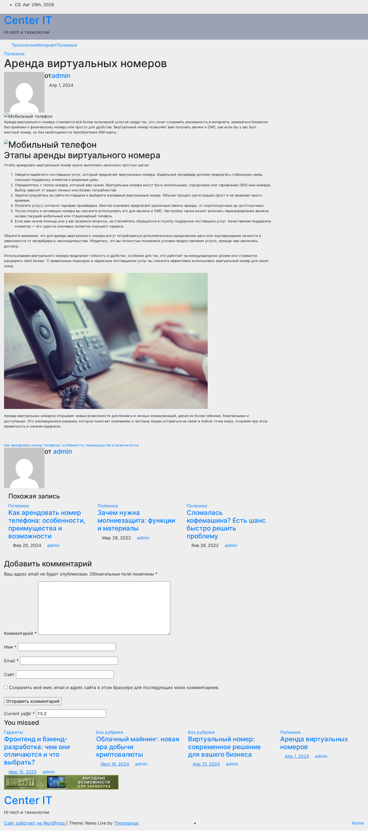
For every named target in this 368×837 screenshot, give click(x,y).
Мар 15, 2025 (23, 771)
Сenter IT (28, 20)
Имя (10, 647)
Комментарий (20, 633)
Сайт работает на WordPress (35, 823)
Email (11, 660)
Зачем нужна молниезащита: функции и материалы (136, 520)
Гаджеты (13, 732)
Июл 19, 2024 (115, 764)
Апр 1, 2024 (297, 756)
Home (358, 823)
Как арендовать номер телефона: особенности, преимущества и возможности (72, 445)
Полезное (67, 45)
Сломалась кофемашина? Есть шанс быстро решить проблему (226, 524)
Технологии (24, 45)
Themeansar (126, 823)
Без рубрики (109, 732)
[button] (355, 45)
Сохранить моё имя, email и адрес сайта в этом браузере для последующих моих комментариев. (114, 687)
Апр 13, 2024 (206, 764)
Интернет (46, 45)
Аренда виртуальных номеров (314, 743)
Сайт (9, 674)
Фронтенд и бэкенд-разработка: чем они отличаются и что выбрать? (37, 750)
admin (60, 76)
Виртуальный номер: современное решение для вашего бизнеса (224, 747)
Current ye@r (19, 713)
